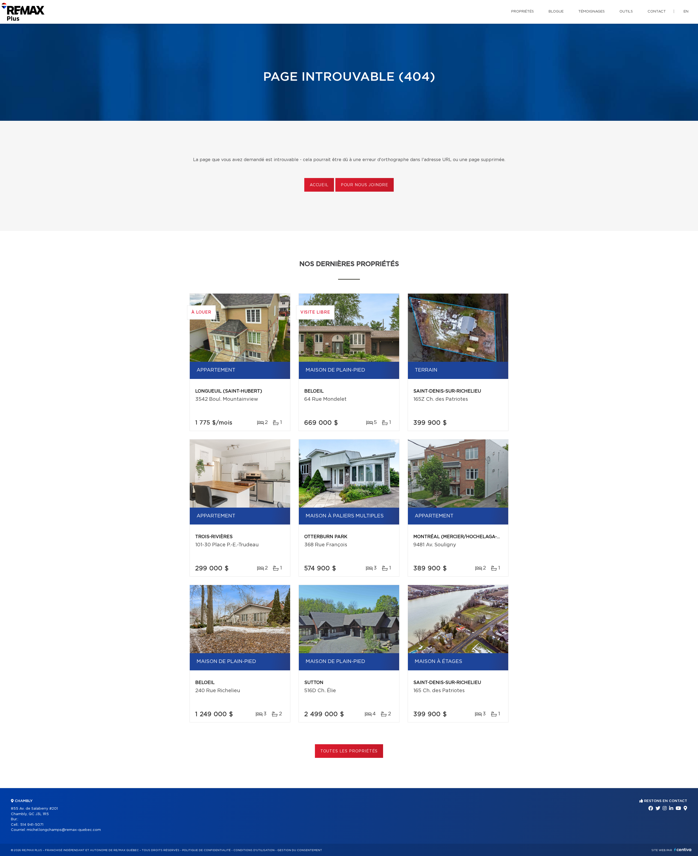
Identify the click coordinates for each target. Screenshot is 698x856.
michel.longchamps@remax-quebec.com (64, 830)
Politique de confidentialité (206, 850)
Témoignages (591, 11)
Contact (657, 11)
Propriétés (522, 11)
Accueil (319, 185)
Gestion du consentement (299, 850)
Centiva (682, 849)
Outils (626, 11)
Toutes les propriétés (349, 751)
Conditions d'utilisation (254, 850)
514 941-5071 (31, 825)
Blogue (556, 11)
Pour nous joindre (364, 185)
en (686, 11)
